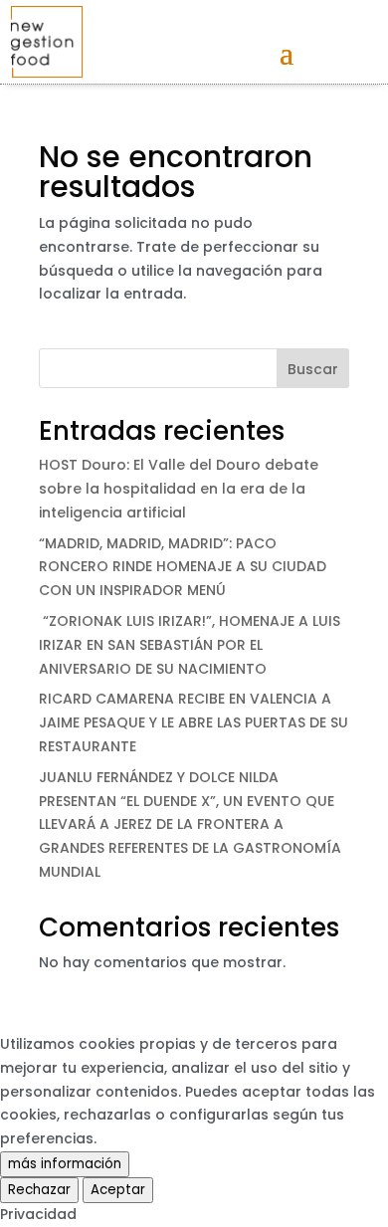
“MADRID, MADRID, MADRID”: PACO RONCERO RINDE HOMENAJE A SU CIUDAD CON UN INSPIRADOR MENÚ (182, 567)
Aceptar (118, 1189)
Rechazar (39, 1189)
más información (64, 1163)
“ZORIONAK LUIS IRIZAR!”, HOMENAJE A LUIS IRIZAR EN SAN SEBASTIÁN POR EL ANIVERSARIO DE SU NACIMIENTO (189, 645)
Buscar (313, 369)
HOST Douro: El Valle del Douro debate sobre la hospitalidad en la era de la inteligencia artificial (178, 488)
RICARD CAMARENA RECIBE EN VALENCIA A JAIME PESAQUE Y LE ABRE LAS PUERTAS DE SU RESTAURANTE (193, 722)
